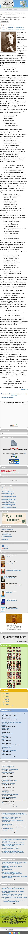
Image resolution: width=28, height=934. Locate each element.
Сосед (3, 739)
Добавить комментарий (8, 397)
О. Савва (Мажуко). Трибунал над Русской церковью (14, 895)
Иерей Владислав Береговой (9, 507)
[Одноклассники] (12, 933)
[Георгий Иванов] (8, 51)
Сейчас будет (5, 786)
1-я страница (6, 693)
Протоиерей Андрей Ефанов (9, 497)
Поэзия (3, 29)
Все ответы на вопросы (7, 487)
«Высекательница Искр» (11, 600)
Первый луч (5, 736)
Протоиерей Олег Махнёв (8, 493)
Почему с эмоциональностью (9, 797)
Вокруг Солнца (5, 728)
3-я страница (6, 696)
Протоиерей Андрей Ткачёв (8, 502)
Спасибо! (4, 763)
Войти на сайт (14, 480)
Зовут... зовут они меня (7, 733)
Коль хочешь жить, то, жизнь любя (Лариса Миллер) (14, 862)
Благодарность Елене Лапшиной (10, 769)
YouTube (6, 548)
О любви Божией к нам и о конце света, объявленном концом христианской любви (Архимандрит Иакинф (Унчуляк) (12, 873)
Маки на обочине (6, 841)
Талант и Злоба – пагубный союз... (10, 870)
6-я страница (6, 701)
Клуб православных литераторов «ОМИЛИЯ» (10, 916)
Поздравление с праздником (9, 802)
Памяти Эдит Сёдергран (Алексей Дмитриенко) (13, 842)
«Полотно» (8, 556)
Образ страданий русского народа (10, 847)
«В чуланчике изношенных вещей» (14, 584)
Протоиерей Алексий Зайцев (9, 499)
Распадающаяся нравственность (10, 830)
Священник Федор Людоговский (9, 494)
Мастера (4, 725)
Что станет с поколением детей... (10, 719)
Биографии (10, 27)
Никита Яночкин (6, 533)
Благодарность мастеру (8, 772)
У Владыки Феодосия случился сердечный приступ (14, 839)
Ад (3, 742)
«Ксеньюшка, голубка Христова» (13, 570)
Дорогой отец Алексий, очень (9, 774)
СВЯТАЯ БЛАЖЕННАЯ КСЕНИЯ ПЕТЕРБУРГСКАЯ (14, 800)
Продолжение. (5, 788)
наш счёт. (14, 452)
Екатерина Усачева (6, 534)
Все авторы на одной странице (10, 705)
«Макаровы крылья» (10, 577)
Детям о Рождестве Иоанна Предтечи (11, 744)
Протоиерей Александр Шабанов (16, 29)
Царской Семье (6, 730)
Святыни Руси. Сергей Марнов (9, 887)
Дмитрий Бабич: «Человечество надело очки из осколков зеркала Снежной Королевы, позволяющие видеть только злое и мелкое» (14, 814)
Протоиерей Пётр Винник (8, 491)
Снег (3, 753)
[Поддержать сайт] (14, 426)
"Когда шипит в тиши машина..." (9, 750)
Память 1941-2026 (6, 747)
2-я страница (6, 694)
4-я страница (6, 698)
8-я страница (6, 704)
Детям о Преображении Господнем (10, 717)
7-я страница (6, 702)
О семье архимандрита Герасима (10, 794)
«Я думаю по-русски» (11, 563)
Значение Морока (6, 777)
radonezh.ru (24, 389)
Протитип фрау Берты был (8, 783)
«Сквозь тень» (9, 592)
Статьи (7, 13)
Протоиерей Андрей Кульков (9, 496)
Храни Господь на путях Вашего (9, 780)
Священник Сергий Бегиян (8, 505)
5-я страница (6, 699)
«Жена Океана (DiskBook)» (12, 608)
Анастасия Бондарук (7, 537)
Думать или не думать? (7, 828)
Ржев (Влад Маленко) (7, 869)
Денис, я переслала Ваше (8, 766)
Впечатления (5, 791)
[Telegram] (14, 933)
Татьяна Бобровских (7, 536)
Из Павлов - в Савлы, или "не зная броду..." (12, 722)
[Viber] (17, 933)
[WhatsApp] (19, 933)
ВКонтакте (6, 546)
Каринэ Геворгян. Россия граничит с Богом (12, 894)
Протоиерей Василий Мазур (8, 504)
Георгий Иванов (20, 27)
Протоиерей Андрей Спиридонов (10, 501)
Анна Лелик (5, 539)
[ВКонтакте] (10, 933)
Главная (3, 13)
